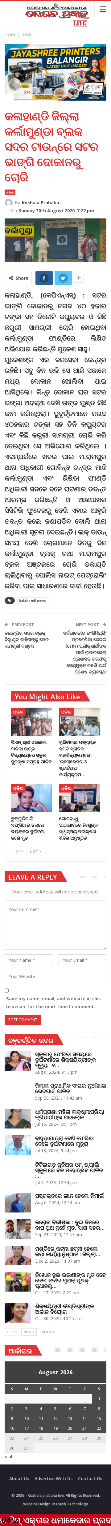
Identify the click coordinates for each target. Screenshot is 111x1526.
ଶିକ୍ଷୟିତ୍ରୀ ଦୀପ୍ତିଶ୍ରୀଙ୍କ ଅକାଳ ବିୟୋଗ (64, 1308)
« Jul (8, 1456)
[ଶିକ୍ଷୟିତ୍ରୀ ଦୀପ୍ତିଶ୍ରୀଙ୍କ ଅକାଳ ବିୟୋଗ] (18, 1313)
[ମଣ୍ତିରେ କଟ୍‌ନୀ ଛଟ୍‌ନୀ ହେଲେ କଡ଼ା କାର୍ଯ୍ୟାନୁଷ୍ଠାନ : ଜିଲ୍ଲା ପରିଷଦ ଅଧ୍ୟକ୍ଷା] (18, 1255)
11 (41, 1418)
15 (99, 1418)
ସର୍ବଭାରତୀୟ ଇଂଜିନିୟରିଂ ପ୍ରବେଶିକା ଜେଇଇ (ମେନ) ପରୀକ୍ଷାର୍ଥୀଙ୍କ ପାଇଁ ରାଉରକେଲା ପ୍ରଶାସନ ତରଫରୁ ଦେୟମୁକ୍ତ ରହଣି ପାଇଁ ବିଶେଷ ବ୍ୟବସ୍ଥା (84, 652)
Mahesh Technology (70, 1504)
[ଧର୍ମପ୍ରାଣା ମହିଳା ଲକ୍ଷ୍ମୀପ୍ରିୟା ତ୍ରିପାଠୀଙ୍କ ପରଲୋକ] (18, 1119)
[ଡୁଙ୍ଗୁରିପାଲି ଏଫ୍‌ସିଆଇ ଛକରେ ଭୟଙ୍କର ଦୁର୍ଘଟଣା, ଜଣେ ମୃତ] (31, 798)
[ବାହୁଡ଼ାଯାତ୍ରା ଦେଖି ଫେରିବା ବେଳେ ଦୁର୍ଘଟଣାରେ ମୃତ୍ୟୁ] (18, 1145)
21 (84, 1428)
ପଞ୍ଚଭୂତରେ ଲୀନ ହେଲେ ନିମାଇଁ (69, 1195)
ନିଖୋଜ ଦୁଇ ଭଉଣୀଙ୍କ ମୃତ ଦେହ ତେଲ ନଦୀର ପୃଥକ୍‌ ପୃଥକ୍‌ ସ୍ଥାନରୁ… (70, 1280)
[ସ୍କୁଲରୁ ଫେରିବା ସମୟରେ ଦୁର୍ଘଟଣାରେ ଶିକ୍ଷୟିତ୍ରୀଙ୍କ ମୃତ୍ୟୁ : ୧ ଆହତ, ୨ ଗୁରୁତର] (18, 1061)
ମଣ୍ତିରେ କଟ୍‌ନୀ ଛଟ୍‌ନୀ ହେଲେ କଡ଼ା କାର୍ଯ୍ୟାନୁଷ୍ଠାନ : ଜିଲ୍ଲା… (67, 1251)
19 (55, 1428)
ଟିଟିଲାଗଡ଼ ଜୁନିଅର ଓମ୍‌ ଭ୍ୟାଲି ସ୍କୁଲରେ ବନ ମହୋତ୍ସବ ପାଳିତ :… (69, 1170)
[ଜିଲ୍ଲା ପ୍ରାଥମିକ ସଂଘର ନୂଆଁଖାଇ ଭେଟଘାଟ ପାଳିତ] (18, 1092)
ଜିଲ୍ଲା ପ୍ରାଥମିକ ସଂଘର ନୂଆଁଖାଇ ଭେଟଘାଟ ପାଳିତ (70, 1088)
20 (70, 1428)
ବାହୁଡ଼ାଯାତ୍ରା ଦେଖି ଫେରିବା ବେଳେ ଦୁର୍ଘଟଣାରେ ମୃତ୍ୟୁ (64, 1140)
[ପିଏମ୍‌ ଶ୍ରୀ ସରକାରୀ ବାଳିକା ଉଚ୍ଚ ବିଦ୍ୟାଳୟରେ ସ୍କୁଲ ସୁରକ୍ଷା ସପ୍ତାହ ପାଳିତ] (31, 722)
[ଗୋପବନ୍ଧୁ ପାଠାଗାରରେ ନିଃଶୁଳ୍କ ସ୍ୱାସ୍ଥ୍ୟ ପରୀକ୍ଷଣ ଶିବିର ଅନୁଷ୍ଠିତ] (79, 798)
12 (55, 1418)
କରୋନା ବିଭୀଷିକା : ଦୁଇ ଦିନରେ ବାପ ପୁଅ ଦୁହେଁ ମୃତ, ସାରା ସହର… (70, 1224)
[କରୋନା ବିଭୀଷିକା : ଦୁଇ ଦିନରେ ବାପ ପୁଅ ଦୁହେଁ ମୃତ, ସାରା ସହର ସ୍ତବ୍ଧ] (18, 1229)
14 (84, 1418)
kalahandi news (32, 600)
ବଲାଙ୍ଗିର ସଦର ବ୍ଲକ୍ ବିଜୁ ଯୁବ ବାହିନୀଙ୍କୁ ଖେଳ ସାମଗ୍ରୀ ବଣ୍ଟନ (27, 639)
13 (70, 1418)
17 (26, 1428)
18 (41, 1428)
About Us (19, 1478)
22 (99, 1428)
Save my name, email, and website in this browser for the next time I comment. (53, 1002)
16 (12, 1428)
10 (26, 1418)
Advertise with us (53, 1478)
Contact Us (90, 1478)
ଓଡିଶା (10, 192)
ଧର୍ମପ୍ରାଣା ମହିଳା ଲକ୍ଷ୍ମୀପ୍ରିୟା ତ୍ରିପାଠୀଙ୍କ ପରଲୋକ (69, 1114)
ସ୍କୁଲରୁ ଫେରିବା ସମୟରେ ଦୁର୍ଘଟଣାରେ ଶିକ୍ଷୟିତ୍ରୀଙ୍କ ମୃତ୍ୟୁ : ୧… (65, 1059)
